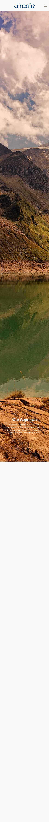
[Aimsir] (24, 5)
